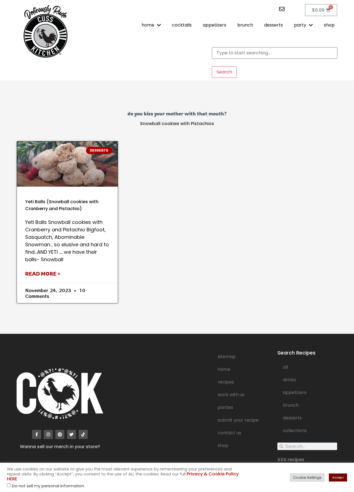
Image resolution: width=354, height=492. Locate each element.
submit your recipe (238, 420)
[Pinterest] (59, 434)
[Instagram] (48, 434)
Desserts (292, 418)
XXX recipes (290, 459)
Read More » (42, 274)
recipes (226, 382)
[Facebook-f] (36, 434)
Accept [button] (338, 477)
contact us (229, 433)
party (300, 25)
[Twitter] (71, 434)
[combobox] (274, 53)
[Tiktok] (83, 434)
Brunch (291, 405)
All (285, 367)
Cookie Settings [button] (307, 477)
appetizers (214, 25)
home (148, 25)
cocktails (182, 25)
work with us (231, 395)
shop (329, 25)
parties (225, 407)
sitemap (227, 356)
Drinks (289, 380)
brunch (245, 25)
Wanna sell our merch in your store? (60, 446)
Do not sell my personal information (48, 486)
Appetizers (294, 392)
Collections (295, 430)
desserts (273, 25)
